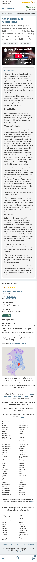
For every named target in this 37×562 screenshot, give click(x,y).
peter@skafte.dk (10, 299)
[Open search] (17, 558)
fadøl (31, 394)
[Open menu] (3, 557)
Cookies (19, 544)
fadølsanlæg (8, 396)
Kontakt (5, 544)
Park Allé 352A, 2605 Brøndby (12, 291)
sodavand (17, 396)
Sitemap (31, 544)
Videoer (9, 13)
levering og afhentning (18, 343)
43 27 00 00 (11, 297)
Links (25, 544)
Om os (12, 544)
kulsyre (26, 396)
